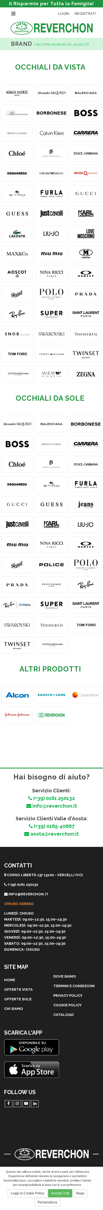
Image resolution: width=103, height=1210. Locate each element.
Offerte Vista (18, 989)
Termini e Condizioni (74, 986)
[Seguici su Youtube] (26, 1103)
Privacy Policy (67, 995)
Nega (80, 1193)
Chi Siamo (13, 1009)
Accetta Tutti (60, 1193)
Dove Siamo (64, 976)
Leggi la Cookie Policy (27, 1193)
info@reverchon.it (54, 806)
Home (9, 980)
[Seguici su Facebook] (8, 1103)
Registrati (85, 14)
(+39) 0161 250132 (53, 798)
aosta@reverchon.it (54, 834)
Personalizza (47, 1202)
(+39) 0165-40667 (53, 826)
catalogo (63, 1015)
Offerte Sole (18, 999)
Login (63, 14)
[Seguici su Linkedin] (35, 1103)
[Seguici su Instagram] (17, 1103)
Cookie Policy (67, 1005)
